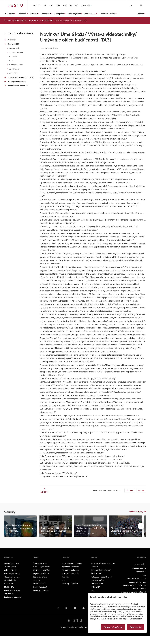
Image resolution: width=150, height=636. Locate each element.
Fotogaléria (13, 56)
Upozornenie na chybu (137, 582)
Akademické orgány (11, 577)
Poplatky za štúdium (41, 573)
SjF (40, 5)
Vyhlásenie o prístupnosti (136, 578)
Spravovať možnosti (113, 627)
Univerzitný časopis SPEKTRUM (21, 77)
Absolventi (46, 14)
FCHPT (51, 5)
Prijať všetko (135, 627)
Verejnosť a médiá (107, 14)
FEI (45, 5)
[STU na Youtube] (75, 607)
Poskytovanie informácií (18, 86)
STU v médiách (47, 20)
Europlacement (97, 583)
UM (76, 5)
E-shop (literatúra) (40, 587)
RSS (144, 575)
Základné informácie (12, 563)
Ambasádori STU (39, 583)
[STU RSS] (83, 607)
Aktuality (12, 40)
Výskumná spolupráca (70, 570)
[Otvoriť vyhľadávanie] (141, 5)
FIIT (70, 5)
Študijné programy (40, 563)
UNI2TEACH (13, 73)
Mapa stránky (140, 572)
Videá (11, 61)
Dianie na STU (33, 20)
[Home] (4, 20)
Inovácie (65, 577)
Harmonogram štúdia (41, 567)
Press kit (94, 567)
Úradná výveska (10, 580)
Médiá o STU (9, 587)
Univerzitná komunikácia (17, 20)
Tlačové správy (10, 567)
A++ (143, 564)
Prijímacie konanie (40, 577)
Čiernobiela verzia (139, 568)
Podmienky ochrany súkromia (134, 585)
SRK (92, 590)
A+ (138, 564)
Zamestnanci (90, 14)
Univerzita (9, 14)
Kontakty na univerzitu (12, 597)
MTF (64, 5)
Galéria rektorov (10, 570)
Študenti (34, 14)
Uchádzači (22, 14)
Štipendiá (36, 580)
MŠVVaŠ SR (95, 587)
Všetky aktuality (136, 512)
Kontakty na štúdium (41, 590)
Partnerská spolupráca (70, 573)
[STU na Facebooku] (58, 607)
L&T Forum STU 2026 (16, 65)
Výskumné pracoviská (70, 567)
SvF (34, 5)
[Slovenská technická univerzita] (16, 5)
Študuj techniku (14, 69)
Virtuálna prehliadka (16, 52)
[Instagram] (66, 607)
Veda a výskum (74, 14)
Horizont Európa (97, 580)
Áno (131, 490)
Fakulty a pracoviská (12, 573)
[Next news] (141, 526)
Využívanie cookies (139, 588)
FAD (58, 5)
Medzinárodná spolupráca (72, 563)
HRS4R (65, 580)
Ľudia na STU (9, 583)
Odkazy (140, 14)
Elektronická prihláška (41, 570)
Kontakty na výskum (70, 583)
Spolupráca (59, 14)
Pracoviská (86, 5)
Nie (142, 490)
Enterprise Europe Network (101, 577)
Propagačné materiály (17, 81)
